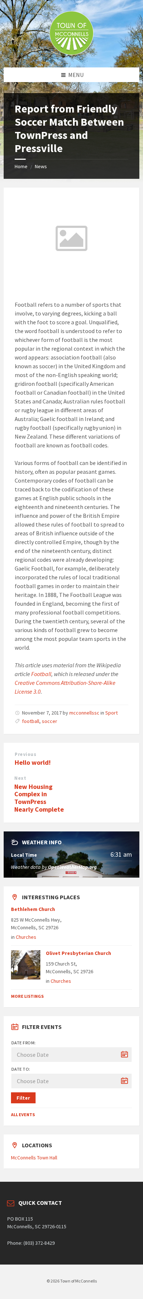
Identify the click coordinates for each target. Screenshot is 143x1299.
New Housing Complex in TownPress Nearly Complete (39, 797)
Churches (26, 937)
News (41, 166)
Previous (25, 754)
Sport (111, 712)
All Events (23, 1114)
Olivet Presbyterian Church (78, 953)
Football (41, 674)
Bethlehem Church (33, 909)
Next (20, 778)
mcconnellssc (84, 712)
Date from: (23, 1042)
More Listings (27, 996)
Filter (23, 1098)
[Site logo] (72, 52)
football (30, 721)
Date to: (20, 1069)
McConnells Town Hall (34, 1157)
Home (21, 166)
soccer (49, 721)
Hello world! (33, 762)
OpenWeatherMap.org (72, 867)
